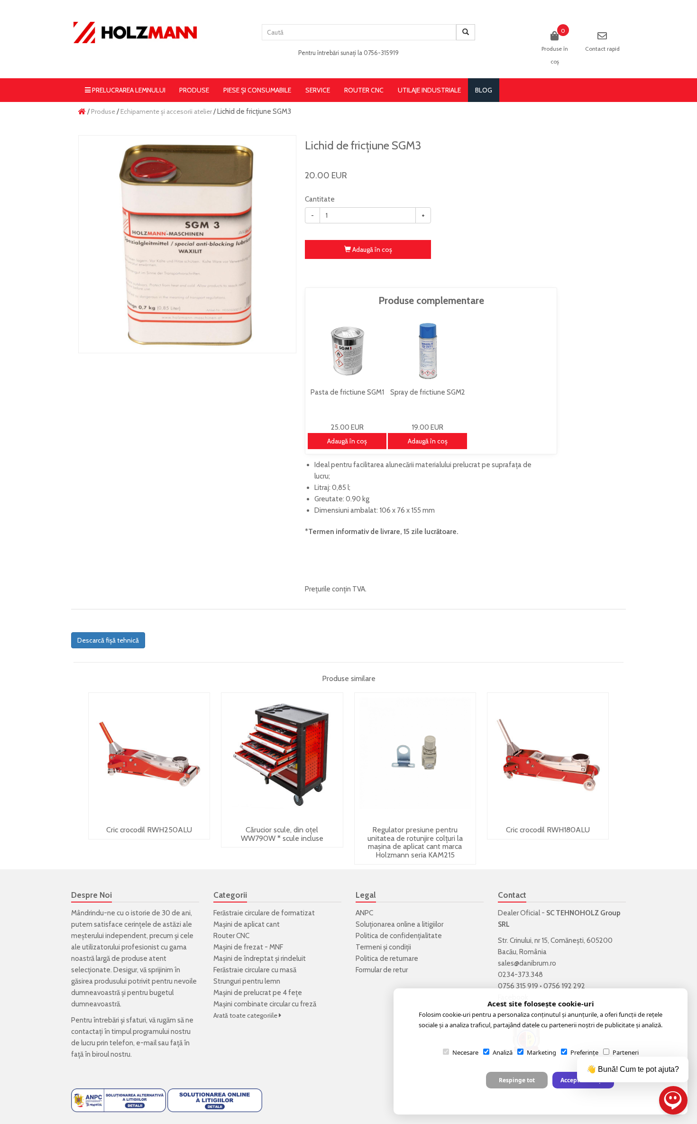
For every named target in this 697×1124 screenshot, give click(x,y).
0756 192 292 (564, 986)
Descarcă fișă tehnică (108, 640)
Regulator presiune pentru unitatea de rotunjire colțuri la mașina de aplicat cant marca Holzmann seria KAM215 (415, 842)
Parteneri (626, 1052)
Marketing (541, 1052)
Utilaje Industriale (429, 90)
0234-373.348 (520, 974)
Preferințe (584, 1052)
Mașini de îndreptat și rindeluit (259, 958)
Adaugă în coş (371, 249)
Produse (194, 90)
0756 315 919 (518, 986)
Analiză (503, 1052)
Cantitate (320, 199)
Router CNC (364, 90)
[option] (187, 244)
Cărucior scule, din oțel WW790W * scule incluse (282, 834)
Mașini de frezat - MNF (248, 947)
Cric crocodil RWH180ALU (548, 829)
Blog (483, 90)
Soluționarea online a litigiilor (399, 924)
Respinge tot (517, 1080)
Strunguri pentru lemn (246, 981)
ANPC (364, 913)
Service (317, 90)
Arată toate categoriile (246, 1015)
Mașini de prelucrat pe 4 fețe (257, 992)
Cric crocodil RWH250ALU (149, 829)
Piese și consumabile (257, 90)
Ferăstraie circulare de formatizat (264, 913)
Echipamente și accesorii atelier (166, 111)
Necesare (465, 1052)
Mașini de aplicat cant (246, 924)
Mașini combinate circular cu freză (264, 1004)
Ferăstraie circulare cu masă (254, 970)
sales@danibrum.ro (527, 963)
